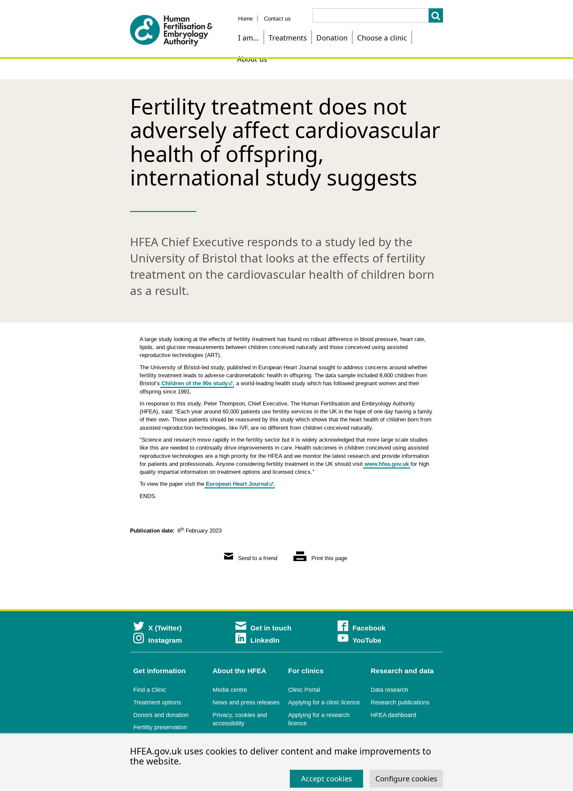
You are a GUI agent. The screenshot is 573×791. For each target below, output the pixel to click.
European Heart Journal (237, 484)
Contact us (277, 19)
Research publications (400, 702)
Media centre (230, 689)
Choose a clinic (382, 37)
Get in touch (270, 628)
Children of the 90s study (194, 383)
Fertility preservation (160, 727)
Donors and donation (161, 715)
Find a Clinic (149, 689)
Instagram (165, 640)
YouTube (366, 640)
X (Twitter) (165, 628)
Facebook (369, 628)
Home (245, 19)
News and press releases (246, 702)
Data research (389, 689)
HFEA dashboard (393, 715)
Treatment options (157, 702)
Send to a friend (256, 558)
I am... (248, 37)
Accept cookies (326, 778)
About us (252, 59)
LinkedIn (265, 640)
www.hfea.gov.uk (386, 464)
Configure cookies (406, 778)
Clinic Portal (304, 689)
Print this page (328, 558)
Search (436, 15)
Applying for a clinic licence (324, 702)
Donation (332, 37)
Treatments (288, 37)
